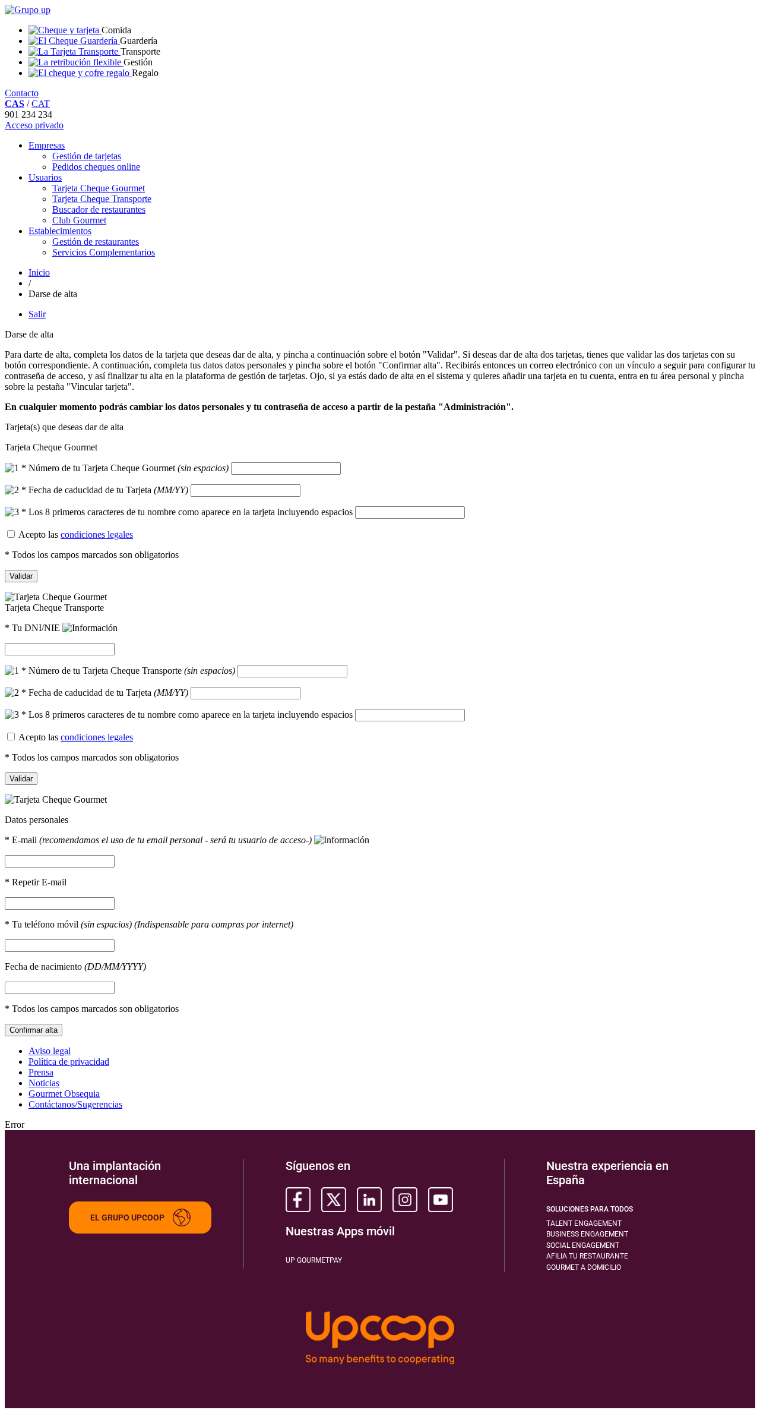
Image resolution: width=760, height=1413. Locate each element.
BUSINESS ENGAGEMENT (587, 1234)
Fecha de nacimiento (75, 966)
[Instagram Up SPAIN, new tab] (404, 1199)
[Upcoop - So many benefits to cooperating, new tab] (380, 1339)
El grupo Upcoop (127, 1217)
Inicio (39, 272)
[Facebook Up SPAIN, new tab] (298, 1199)
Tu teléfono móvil (149, 924)
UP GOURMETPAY (314, 1260)
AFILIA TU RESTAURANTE (587, 1256)
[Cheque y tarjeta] (65, 30)
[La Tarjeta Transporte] (74, 51)
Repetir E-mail (35, 882)
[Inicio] (27, 10)
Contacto (22, 93)
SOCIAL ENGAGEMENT (582, 1245)
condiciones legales (97, 534)
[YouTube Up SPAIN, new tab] (440, 1199)
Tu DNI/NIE (33, 628)
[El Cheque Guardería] (74, 41)
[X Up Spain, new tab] (333, 1199)
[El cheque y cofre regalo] (80, 73)
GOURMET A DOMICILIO (583, 1267)
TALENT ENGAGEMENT (584, 1223)
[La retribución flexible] (76, 62)
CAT (40, 104)
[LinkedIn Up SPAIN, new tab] (369, 1199)
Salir (37, 314)
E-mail (158, 840)
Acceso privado (34, 125)
